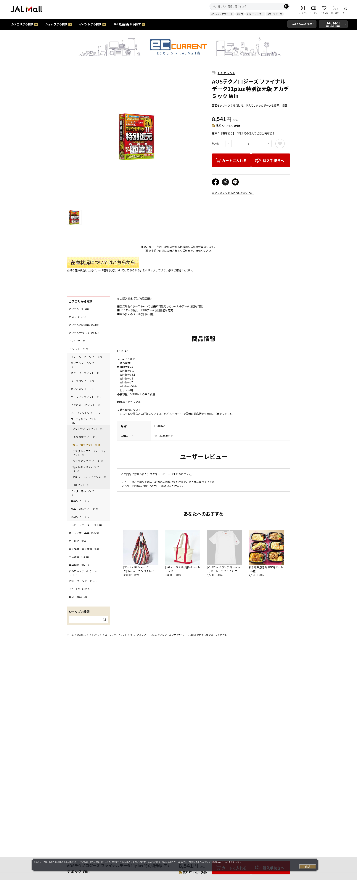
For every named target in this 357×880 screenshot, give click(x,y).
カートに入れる (234, 160)
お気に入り (280, 143)
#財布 (240, 14)
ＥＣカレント (226, 73)
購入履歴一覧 (145, 486)
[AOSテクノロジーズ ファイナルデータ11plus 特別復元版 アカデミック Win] (136, 137)
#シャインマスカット (222, 14)
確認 (307, 866)
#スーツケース (275, 14)
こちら (224, 862)
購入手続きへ (273, 160)
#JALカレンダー (255, 14)
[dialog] (175, 865)
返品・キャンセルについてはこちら (233, 193)
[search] (286, 6)
